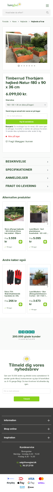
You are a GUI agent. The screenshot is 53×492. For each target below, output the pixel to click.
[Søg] (47, 12)
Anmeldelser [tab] (17, 177)
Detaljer (20, 242)
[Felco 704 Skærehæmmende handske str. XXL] (14, 276)
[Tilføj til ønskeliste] (21, 239)
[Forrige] (6, 47)
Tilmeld (26, 399)
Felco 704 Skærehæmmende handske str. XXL (12, 294)
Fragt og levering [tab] (21, 186)
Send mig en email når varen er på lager (23, 111)
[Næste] (47, 47)
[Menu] (48, 5)
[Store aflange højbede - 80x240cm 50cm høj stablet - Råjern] (14, 214)
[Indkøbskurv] (42, 4)
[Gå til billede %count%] (18, 66)
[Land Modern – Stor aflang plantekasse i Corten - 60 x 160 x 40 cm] (38, 276)
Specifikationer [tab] (19, 169)
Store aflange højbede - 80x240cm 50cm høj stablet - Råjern (14, 231)
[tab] (26, 161)
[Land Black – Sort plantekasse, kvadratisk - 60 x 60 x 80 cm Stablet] (38, 214)
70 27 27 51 (28, 466)
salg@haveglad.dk (27, 462)
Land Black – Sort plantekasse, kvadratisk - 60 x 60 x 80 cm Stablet (38, 231)
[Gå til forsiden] (14, 4)
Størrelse (10, 100)
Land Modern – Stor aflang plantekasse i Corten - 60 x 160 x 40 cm (38, 294)
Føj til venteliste (27, 122)
